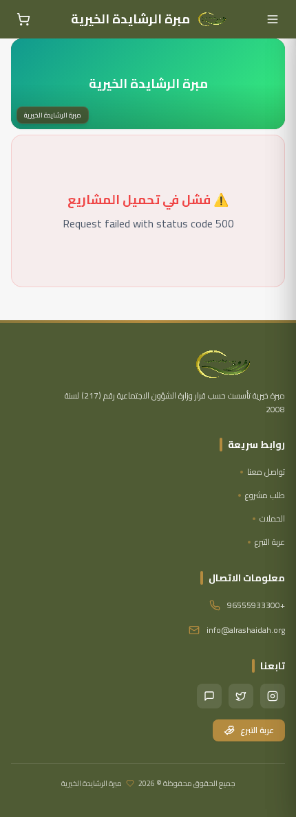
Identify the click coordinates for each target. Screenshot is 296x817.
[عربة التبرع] (23, 19)
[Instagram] (272, 696)
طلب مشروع (265, 495)
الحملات (272, 518)
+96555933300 (256, 605)
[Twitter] (241, 696)
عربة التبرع (270, 542)
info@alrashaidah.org (246, 630)
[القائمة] (272, 19)
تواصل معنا (266, 472)
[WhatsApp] (209, 696)
